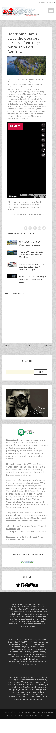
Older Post (47, 346)
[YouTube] (36, 585)
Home (27, 346)
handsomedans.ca (15, 217)
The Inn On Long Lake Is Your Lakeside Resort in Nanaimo (31, 254)
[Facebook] (23, 585)
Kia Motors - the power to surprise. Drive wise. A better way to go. (31, 267)
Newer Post (7, 346)
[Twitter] (18, 585)
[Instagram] (31, 585)
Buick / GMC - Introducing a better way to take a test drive (32, 279)
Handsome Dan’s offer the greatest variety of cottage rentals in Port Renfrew (23, 43)
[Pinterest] (27, 585)
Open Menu (51, 10)
